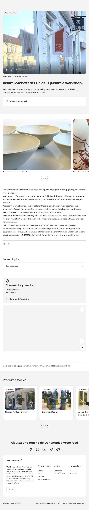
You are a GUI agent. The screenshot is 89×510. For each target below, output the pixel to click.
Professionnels (44, 479)
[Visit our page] (38, 449)
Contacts (73, 474)
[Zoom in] (82, 341)
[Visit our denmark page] (31, 449)
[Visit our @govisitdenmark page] (51, 449)
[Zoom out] (82, 347)
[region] (44, 328)
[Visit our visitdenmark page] (44, 449)
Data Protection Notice (45, 503)
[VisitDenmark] (14, 460)
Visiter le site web (17, 101)
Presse (41, 471)
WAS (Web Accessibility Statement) (71, 503)
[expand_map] (81, 309)
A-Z (71, 471)
